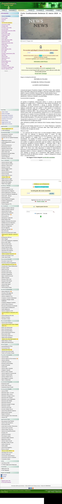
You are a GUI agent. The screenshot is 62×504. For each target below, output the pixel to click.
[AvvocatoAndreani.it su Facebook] (29, 488)
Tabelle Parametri (5, 277)
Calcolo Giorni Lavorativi (7, 427)
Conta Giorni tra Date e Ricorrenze (9, 426)
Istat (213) (4, 59)
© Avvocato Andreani (6, 482)
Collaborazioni (48, 10)
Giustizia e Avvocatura (7, 118)
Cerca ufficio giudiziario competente (10, 240)
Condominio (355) (6, 35)
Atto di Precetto (5, 231)
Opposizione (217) (6, 58)
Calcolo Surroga (5, 173)
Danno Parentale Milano (7, 330)
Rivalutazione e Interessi (7, 134)
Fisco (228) (4, 50)
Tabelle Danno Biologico (7, 337)
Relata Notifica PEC (6, 219)
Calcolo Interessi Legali (7, 162)
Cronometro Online (6, 459)
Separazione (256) (6, 41)
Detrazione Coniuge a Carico (8, 396)
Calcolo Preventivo (6, 317)
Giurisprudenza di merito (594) (8, 30)
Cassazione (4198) (6, 24)
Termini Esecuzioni (6, 197)
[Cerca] (54, 212)
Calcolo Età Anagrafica (7, 447)
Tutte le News (5, 112)
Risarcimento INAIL (6, 334)
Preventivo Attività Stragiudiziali (9, 262)
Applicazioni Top (5, 468)
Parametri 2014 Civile (6, 271)
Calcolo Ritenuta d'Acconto (8, 315)
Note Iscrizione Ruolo (6, 243)
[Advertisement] (6, 90)
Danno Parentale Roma (7, 329)
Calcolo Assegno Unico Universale (9, 415)
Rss (3, 478)
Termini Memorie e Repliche (8, 191)
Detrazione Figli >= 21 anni (8, 392)
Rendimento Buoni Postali (7, 387)
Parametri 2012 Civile (6, 279)
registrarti (48, 68)
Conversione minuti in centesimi (9, 457)
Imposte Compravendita (7, 375)
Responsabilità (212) (6, 61)
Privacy (52, 491)
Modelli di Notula (5, 285)
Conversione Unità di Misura (8, 455)
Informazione (21, 10)
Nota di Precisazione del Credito (9, 232)
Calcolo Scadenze (6, 187)
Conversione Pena (6, 348)
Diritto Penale (5, 120)
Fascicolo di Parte (6, 214)
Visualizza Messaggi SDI (7, 293)
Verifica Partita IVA (6, 444)
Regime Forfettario (6, 414)
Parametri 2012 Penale (7, 281)
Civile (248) (4, 47)
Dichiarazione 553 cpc (7, 237)
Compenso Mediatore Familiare (9, 302)
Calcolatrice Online (6, 318)
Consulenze (39, 10)
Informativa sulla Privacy (41, 61)
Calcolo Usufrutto (5, 360)
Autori (3, 21)
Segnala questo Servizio (42, 206)
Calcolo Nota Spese (6, 284)
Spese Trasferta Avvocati (7, 276)
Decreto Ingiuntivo (6, 227)
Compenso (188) (5, 65)
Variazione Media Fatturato (8, 437)
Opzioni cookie (58, 491)
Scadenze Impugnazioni (7, 200)
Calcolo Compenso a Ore (7, 310)
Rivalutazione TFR (6, 155)
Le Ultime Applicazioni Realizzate (9, 464)
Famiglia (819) (5, 26)
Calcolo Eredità (5, 356)
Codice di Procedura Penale (8, 353)
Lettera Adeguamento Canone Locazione (8, 143)
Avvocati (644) (5, 29)
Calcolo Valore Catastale (7, 368)
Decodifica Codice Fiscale (7, 442)
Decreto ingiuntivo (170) (7, 68)
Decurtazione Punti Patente (8, 421)
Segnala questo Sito (5, 480)
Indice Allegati (5, 239)
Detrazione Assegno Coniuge (8, 404)
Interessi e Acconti (6, 167)
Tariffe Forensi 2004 (6, 282)
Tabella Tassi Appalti (6, 183)
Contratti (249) (5, 46)
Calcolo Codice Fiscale (7, 441)
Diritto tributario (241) (6, 49)
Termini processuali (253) (7, 43)
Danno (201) (4, 64)
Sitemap (6, 491)
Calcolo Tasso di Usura (7, 175)
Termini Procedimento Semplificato (9, 194)
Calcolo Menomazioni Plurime (8, 332)
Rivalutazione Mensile (6, 136)
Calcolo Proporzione (6, 454)
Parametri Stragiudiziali (7, 274)
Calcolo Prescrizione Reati (8, 351)
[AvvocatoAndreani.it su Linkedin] (31, 488)
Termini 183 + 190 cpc (7, 195)
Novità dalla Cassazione (7, 115)
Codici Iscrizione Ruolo (7, 245)
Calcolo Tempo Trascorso (7, 429)
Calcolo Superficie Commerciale (9, 373)
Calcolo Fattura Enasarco (7, 304)
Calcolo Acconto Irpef (6, 407)
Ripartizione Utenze (6, 439)
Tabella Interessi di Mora (7, 180)
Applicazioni (12, 10)
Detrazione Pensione (6, 402)
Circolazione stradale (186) (8, 67)
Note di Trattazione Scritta (7, 224)
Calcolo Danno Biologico (7, 322)
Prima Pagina (5, 18)
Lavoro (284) (4, 38)
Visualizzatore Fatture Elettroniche (9, 266)
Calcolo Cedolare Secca (7, 376)
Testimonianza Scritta (6, 252)
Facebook (4, 474)
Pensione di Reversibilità (7, 363)
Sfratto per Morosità (6, 229)
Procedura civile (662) (7, 27)
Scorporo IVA (5, 432)
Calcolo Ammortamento (7, 172)
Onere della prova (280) (7, 39)
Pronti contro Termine (6, 385)
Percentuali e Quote (6, 436)
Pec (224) (4, 52)
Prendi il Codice (41, 201)
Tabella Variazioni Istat (7, 150)
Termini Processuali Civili (7, 189)
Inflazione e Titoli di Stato (7, 158)
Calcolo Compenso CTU (7, 296)
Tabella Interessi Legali (7, 178)
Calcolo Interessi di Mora (7, 163)
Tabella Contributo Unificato (8, 209)
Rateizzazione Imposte (7, 412)
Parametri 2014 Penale (7, 272)
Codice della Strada (6, 257)
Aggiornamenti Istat (6, 122)
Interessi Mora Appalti (6, 182)
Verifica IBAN (5, 445)
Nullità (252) (4, 44)
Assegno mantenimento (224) (8, 53)
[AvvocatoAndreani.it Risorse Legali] (9, 4)
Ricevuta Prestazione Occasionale (9, 305)
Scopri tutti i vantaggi (41, 73)
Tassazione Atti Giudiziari (7, 250)
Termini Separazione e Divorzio (9, 192)
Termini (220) (4, 56)
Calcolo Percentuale (6, 434)
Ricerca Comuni (5, 449)
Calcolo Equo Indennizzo (7, 335)
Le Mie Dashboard (6, 130)
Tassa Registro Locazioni (7, 378)
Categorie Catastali (6, 370)
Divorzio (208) (5, 62)
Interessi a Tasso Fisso (7, 165)
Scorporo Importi (5, 267)
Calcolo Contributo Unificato (8, 208)
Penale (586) (4, 32)
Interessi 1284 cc (5, 170)
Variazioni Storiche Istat (7, 148)
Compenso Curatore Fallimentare (9, 298)
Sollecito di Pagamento (7, 226)
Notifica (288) (5, 36)
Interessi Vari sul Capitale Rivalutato (10, 137)
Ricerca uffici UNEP (6, 242)
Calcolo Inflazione (6, 156)
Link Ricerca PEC (6, 463)
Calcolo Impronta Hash (7, 247)
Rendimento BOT (5, 383)
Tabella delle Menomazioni (7, 342)
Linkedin (4, 476)
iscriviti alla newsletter (49, 157)
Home (3, 10)
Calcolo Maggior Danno (7, 168)
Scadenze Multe (5, 202)
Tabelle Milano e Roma (7, 340)
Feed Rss (4, 19)
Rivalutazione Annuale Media (8, 153)
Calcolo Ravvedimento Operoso (9, 410)
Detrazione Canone (6, 405)
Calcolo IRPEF (5, 391)
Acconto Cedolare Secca (7, 409)
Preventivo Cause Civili (7, 261)
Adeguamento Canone (6, 140)
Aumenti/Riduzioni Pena (7, 346)
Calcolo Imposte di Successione (9, 358)
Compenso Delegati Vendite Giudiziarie (8, 300)
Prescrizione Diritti (6, 424)
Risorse (30, 10)
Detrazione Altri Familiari (7, 397)
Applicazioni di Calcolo (7, 123)
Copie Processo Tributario (7, 212)
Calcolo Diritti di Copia (7, 211)
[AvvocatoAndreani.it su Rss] (33, 488)
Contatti (58, 10)
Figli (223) (4, 55)
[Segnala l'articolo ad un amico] (59, 41)
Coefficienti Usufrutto (6, 361)
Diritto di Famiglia (6, 113)
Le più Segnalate (5, 470)
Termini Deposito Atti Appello (8, 199)
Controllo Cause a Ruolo (7, 248)
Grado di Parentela (6, 365)
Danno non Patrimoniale (7, 327)
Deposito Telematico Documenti (9, 221)
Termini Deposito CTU (6, 204)
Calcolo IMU (4, 366)
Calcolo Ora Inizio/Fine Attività (8, 431)
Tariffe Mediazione (6, 309)
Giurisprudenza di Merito (7, 117)
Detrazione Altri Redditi (7, 400)
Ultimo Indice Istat (6, 151)
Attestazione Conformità (7, 217)
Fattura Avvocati (5, 269)
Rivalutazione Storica (6, 146)
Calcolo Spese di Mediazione (8, 307)
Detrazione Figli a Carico (7, 394)
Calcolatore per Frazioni (7, 452)
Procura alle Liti (5, 216)
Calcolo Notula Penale (7, 287)
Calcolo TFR (4, 417)
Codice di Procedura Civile (8, 255)
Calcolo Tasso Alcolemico (7, 422)
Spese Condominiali (6, 380)
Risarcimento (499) (6, 33)
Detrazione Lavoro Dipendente (8, 399)
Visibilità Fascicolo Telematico (8, 222)
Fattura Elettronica (6, 291)
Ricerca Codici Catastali (7, 371)
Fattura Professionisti (6, 294)
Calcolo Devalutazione (7, 145)
